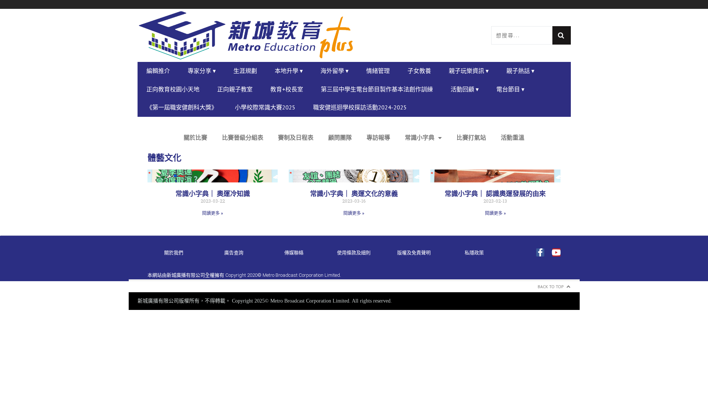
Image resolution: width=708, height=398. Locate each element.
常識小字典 (419, 137)
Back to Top (551, 286)
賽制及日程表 (295, 137)
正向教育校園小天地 (172, 89)
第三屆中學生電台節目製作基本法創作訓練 (377, 89)
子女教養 (419, 70)
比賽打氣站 (471, 137)
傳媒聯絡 (293, 252)
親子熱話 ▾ (520, 70)
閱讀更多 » (212, 213)
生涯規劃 (245, 70)
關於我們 (173, 252)
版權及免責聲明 (414, 252)
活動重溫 (512, 137)
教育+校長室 (286, 89)
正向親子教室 (235, 89)
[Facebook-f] (540, 252)
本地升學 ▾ (289, 70)
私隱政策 (474, 252)
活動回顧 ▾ (465, 89)
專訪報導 (378, 137)
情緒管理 (378, 70)
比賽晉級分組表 (242, 137)
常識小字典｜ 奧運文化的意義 (354, 194)
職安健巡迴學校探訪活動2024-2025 (360, 107)
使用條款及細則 (354, 252)
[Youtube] (556, 252)
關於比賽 (195, 137)
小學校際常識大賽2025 (265, 107)
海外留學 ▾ (334, 70)
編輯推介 (158, 70)
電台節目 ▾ (510, 89)
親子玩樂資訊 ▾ (469, 70)
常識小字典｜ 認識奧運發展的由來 (495, 194)
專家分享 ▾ (202, 70)
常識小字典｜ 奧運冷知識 (213, 194)
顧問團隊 (340, 137)
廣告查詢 (233, 252)
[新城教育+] (246, 35)
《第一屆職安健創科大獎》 (181, 107)
